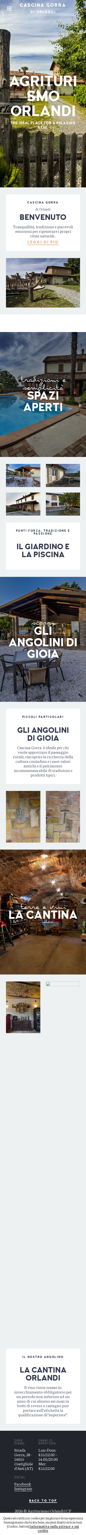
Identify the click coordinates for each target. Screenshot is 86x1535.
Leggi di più (43, 242)
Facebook (22, 1483)
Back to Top (43, 1501)
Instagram (23, 1488)
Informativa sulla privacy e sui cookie (54, 1528)
